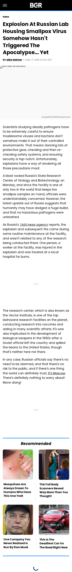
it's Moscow (56, 373)
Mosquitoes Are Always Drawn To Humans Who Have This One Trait (17, 490)
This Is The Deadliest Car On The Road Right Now (53, 543)
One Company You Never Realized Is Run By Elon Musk (16, 543)
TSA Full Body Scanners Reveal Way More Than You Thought (53, 490)
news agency (34, 225)
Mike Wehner (14, 59)
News (6, 16)
